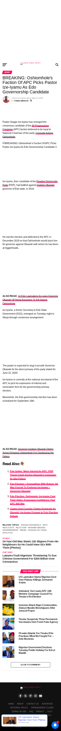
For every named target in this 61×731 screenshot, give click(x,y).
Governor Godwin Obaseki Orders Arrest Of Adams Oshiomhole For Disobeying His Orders (28, 453)
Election (21, 528)
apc (46, 525)
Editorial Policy (19, 708)
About (20, 704)
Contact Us (33, 704)
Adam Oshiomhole (31, 525)
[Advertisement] (30, 30)
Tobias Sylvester (21, 101)
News (24, 530)
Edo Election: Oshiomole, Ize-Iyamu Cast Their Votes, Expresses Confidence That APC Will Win (32, 500)
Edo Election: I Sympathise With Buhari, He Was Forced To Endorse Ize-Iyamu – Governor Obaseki (34, 488)
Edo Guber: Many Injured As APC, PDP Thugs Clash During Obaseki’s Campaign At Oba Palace (33, 475)
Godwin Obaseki (45, 185)
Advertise (47, 704)
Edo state (9, 528)
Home (11, 704)
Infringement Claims (42, 708)
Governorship (11, 530)
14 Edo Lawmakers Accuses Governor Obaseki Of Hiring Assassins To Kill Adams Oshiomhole (30, 300)
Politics (8, 533)
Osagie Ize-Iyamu (38, 530)
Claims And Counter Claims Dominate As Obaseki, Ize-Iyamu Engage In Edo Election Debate (34, 512)
